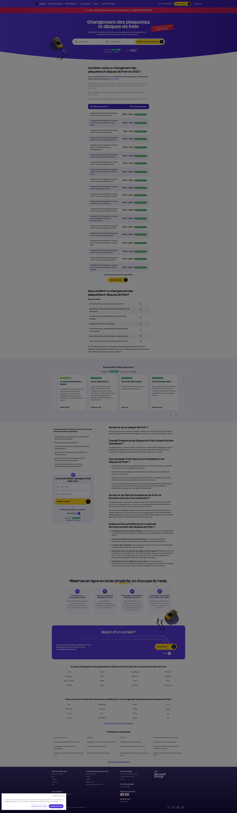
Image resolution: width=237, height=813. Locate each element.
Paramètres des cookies (39, 806)
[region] (33, 801)
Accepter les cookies (56, 806)
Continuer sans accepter (59, 795)
